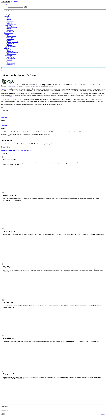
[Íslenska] (6, 11)
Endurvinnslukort (8, 33)
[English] (9, 11)
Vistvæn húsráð (11, 46)
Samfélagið (7, 16)
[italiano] (14, 11)
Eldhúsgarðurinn (11, 36)
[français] (16, 11)
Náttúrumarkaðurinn (12, 52)
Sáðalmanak (10, 43)
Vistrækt (9, 45)
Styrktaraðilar (10, 61)
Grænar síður (10, 28)
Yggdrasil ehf (10, 86)
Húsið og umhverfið (12, 42)
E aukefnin (10, 49)
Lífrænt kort (10, 31)
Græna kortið (7, 25)
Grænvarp (10, 21)
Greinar (9, 19)
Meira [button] (102, 414)
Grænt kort (10, 30)
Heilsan (9, 40)
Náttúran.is (15, 1)
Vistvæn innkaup (11, 54)
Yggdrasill (4, 89)
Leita (5, 4)
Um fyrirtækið (11, 63)
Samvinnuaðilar (11, 58)
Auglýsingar (10, 57)
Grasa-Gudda (10, 39)
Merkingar (10, 51)
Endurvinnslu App (12, 27)
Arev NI (38, 86)
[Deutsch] (11, 11)
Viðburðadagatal (11, 24)
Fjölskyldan (10, 37)
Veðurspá (9, 22)
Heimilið (6, 34)
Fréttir (9, 18)
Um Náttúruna (8, 55)
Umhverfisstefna (11, 64)
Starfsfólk (9, 60)
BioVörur (9, 96)
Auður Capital (4, 117)
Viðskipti (6, 48)
